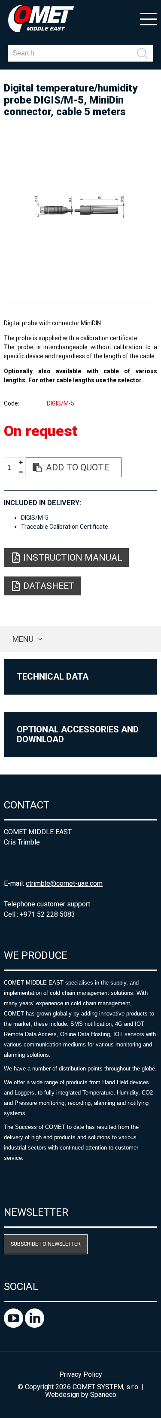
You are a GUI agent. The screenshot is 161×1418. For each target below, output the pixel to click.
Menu (22, 638)
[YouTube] (14, 1325)
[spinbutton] (12, 467)
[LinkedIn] (34, 1325)
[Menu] (148, 18)
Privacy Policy (80, 1374)
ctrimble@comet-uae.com (64, 883)
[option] (80, 207)
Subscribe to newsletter (46, 1244)
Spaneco (103, 1395)
